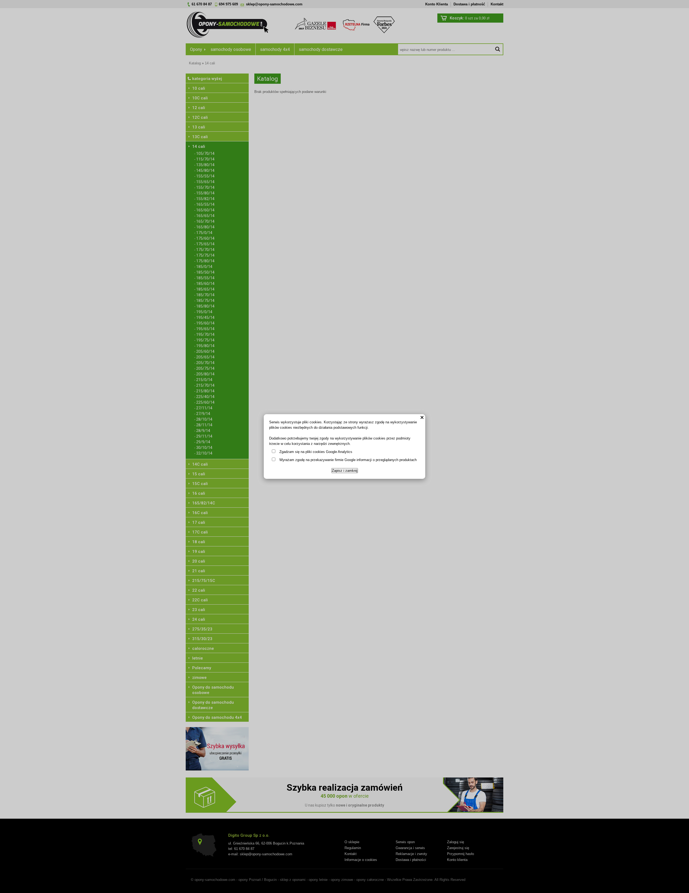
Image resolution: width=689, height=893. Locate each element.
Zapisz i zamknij (344, 471)
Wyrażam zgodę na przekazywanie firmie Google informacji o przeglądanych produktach (348, 460)
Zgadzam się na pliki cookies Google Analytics (315, 452)
